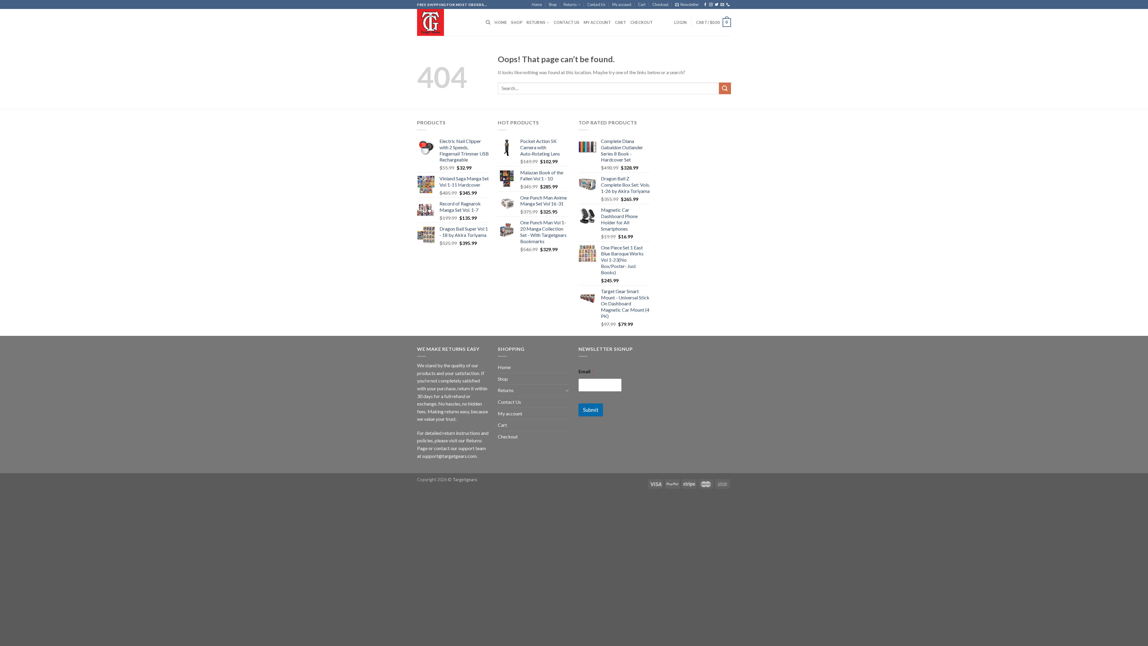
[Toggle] (567, 390)
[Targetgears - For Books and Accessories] (447, 22)
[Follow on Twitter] (716, 5)
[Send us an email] (722, 5)
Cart (641, 4)
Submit (591, 410)
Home (537, 4)
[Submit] (725, 88)
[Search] (488, 22)
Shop (553, 4)
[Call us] (728, 5)
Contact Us (596, 4)
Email (585, 371)
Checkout (660, 4)
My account (621, 4)
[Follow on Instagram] (711, 5)
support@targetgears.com (449, 456)
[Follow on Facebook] (705, 5)
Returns (570, 4)
